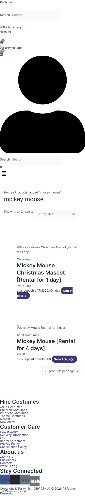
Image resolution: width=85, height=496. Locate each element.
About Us (6, 456)
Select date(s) (64, 359)
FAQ (3, 437)
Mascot (5, 418)
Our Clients (8, 459)
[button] (42, 173)
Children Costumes (13, 409)
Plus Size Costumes (14, 412)
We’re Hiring (8, 465)
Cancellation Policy (13, 446)
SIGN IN (5, 32)
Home (8, 192)
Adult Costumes (11, 406)
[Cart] (1, 42)
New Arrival (8, 421)
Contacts (6, 462)
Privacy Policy (10, 443)
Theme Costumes (12, 415)
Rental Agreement (12, 440)
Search (5, 15)
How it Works (9, 431)
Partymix (6, 2)
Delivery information (14, 434)
